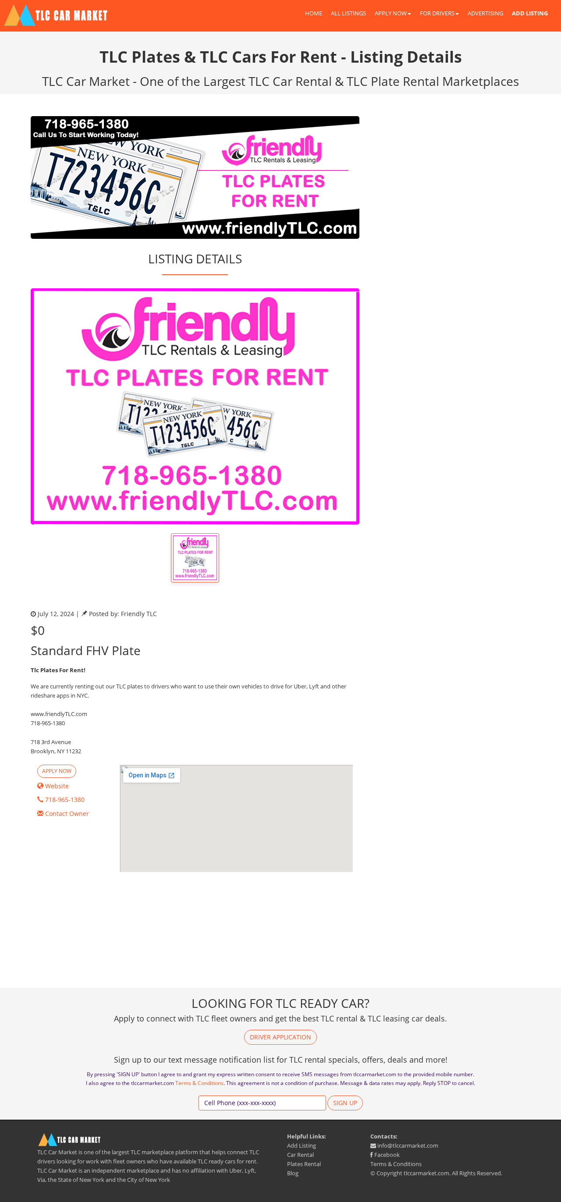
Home (313, 13)
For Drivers (437, 13)
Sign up (345, 1103)
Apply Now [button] (56, 771)
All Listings (348, 13)
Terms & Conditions (199, 1082)
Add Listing (301, 1145)
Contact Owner (66, 813)
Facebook (386, 1155)
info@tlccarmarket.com (407, 1145)
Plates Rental (304, 1164)
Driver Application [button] (280, 1037)
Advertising (485, 13)
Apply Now (391, 13)
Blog (292, 1173)
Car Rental (300, 1155)
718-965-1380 (64, 799)
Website (56, 786)
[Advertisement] (451, 177)
